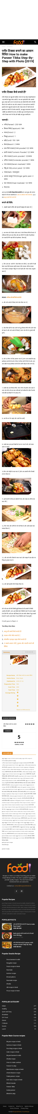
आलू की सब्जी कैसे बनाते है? (13, 631)
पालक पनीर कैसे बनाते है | (12, 635)
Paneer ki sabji (11, 1066)
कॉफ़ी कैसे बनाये (24, 818)
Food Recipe (25, 1111)
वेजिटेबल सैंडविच (5, 840)
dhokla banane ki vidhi (13, 907)
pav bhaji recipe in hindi (9, 903)
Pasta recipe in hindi (13, 966)
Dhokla (8, 984)
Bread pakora (10, 977)
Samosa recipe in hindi (13, 1045)
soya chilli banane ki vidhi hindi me (25, 807)
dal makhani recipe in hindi (20, 911)
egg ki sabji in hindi (30, 813)
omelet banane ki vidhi (18, 816)
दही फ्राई (29, 835)
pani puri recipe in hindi (20, 763)
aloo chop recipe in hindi (8, 807)
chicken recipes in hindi (9, 905)
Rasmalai (9, 970)
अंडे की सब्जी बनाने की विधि (27, 798)
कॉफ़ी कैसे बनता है (10, 833)
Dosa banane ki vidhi (13, 959)
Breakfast (9, 46)
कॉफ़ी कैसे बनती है (15, 827)
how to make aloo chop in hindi (22, 811)
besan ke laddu (21, 903)
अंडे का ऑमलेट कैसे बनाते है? (24, 195)
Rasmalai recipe (11, 980)
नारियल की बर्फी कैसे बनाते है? (14, 297)
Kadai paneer (10, 1090)
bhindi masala (31, 909)
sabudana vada (11, 914)
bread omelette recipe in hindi (20, 805)
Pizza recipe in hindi (12, 991)
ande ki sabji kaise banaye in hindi (23, 833)
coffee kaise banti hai (19, 824)
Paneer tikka (10, 1086)
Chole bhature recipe (13, 1073)
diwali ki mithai (30, 903)
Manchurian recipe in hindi (14, 1069)
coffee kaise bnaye (15, 818)
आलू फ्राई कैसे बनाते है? (10, 197)
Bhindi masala (10, 1083)
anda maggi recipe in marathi (13, 798)
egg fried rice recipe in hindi (20, 820)
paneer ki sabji (5, 849)
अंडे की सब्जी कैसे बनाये (23, 809)
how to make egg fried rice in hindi (18, 835)
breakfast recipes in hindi (18, 909)
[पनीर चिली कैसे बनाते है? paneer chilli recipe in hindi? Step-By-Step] (7, 945)
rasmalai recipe (21, 914)
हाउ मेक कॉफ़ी (9, 829)
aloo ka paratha (6, 911)
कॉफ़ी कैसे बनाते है (10, 824)
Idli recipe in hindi (12, 987)
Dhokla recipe (10, 1059)
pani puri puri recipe (7, 842)
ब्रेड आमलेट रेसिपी (28, 824)
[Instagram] (22, 891)
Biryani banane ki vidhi (13, 1055)
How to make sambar (13, 1062)
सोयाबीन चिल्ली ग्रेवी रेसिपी (7, 816)
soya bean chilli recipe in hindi (22, 802)
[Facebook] (16, 891)
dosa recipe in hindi (22, 905)
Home (3, 46)
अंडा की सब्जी (31, 805)
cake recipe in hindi (26, 907)
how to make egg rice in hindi (16, 838)
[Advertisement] (19, 19)
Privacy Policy (24, 1108)
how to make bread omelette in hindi (14, 831)
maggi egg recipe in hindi (12, 809)
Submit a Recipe (29, 1106)
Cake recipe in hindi (12, 1052)
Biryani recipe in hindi (13, 1041)
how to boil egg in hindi (17, 822)
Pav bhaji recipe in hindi (14, 1048)
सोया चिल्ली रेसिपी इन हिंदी (29, 838)
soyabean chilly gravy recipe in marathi (20, 800)
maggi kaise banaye (24, 827)
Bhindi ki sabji (10, 1093)
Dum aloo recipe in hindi (14, 1080)
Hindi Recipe (5, 844)
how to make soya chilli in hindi (17, 813)
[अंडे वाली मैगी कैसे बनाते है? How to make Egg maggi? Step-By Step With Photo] (7, 926)
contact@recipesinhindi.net (22, 886)
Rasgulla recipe (11, 963)
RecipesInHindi (17, 1111)
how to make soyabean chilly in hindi (21, 829)
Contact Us (11, 1106)
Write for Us (19, 1106)
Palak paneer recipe (13, 1076)
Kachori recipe (11, 973)
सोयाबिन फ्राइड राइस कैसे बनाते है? (15, 639)
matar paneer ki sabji (10, 760)
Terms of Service (14, 1108)
